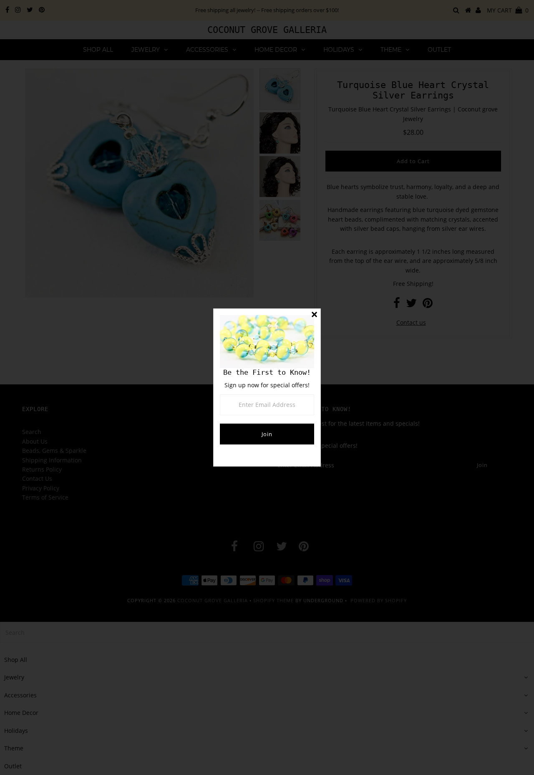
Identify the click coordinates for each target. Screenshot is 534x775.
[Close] (314, 315)
